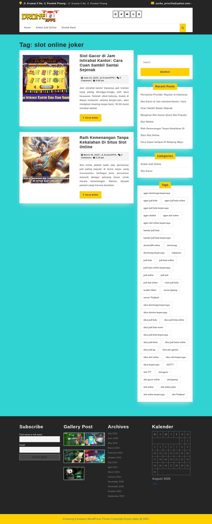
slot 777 (147, 372)
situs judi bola (150, 320)
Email (22, 445)
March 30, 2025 (91, 155)
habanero (176, 253)
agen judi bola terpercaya (156, 208)
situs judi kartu (151, 342)
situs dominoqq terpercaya (157, 305)
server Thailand (151, 297)
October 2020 (114, 491)
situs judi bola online (174, 320)
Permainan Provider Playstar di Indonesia (164, 94)
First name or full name (30, 434)
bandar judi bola (151, 230)
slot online (148, 387)
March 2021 (114, 472)
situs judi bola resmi (153, 327)
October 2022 (114, 457)
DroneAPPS (109, 78)
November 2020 (116, 486)
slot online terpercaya (154, 394)
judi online (148, 275)
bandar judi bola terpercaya (157, 238)
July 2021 (112, 462)
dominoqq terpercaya (154, 253)
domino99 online (152, 245)
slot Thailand (178, 394)
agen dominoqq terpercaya (157, 193)
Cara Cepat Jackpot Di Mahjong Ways (162, 142)
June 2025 (113, 438)
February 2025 (115, 452)
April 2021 (113, 467)
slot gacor (163, 372)
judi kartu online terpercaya (157, 267)
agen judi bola (150, 200)
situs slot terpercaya (176, 357)
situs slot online (151, 357)
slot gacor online (152, 379)
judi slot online (151, 282)
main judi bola (171, 282)
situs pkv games (170, 349)
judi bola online (166, 260)
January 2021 (114, 477)
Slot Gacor (147, 171)
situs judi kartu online (175, 342)
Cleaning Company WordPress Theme (87, 519)
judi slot (164, 275)
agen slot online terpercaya (157, 223)
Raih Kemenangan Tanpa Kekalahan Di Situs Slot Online (104, 142)
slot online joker (168, 387)
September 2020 (116, 496)
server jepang (170, 290)
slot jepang (172, 379)
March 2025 (114, 448)
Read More (93, 119)
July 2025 (112, 433)
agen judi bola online (175, 200)
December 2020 (116, 481)
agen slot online (171, 215)
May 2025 (113, 443)
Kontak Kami (69, 27)
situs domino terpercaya (155, 312)
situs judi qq (149, 349)
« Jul (154, 484)
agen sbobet (150, 215)
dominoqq (172, 245)
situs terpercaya (151, 364)
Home (27, 27)
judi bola (148, 260)
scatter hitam (150, 290)
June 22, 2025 (91, 78)
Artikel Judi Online (46, 27)
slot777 (170, 364)
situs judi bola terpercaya (156, 335)
